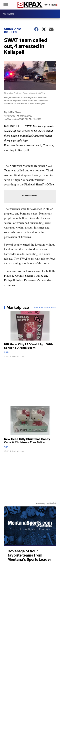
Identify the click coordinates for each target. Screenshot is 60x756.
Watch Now (50, 5)
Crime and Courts (12, 30)
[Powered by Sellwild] (51, 503)
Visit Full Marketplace (45, 307)
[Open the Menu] (5, 5)
